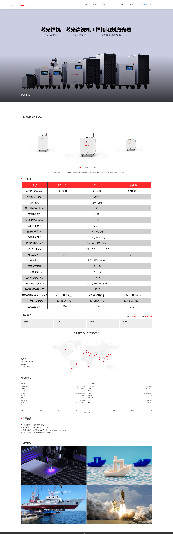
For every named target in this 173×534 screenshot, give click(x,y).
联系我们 (131, 4)
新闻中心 (122, 4)
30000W (86, 167)
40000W (94, 167)
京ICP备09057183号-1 (86, 533)
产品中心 (103, 4)
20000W (79, 167)
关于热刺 (94, 4)
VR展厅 (113, 4)
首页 (86, 4)
